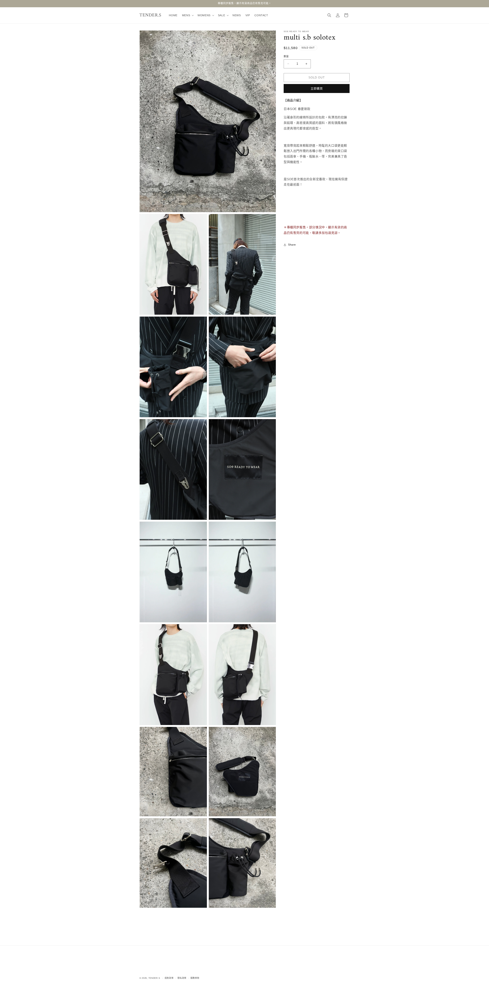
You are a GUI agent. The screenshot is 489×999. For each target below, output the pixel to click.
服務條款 (194, 978)
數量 (286, 56)
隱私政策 (181, 978)
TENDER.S (154, 978)
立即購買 (317, 88)
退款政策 (169, 978)
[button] (187, 15)
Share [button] (292, 244)
